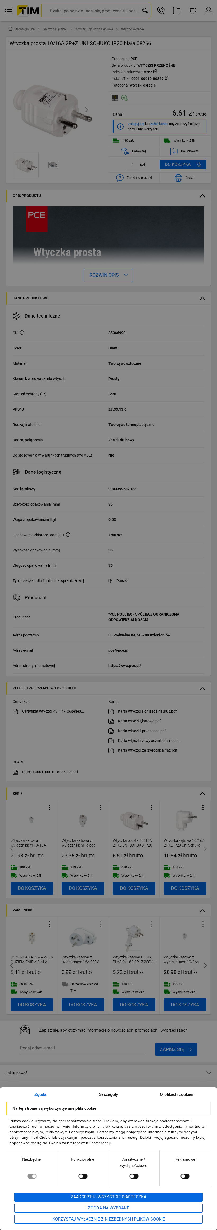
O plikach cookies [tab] (176, 1094)
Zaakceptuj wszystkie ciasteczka (108, 1196)
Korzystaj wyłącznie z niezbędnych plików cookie (108, 1219)
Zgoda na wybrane (108, 1207)
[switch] (82, 1176)
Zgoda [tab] (40, 1094)
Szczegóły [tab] (108, 1094)
